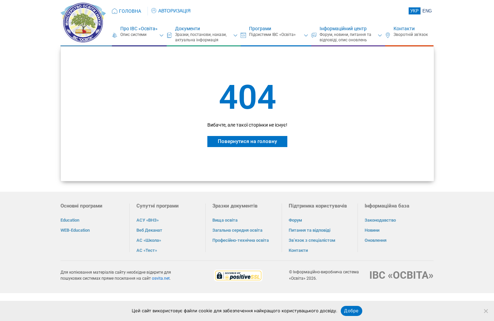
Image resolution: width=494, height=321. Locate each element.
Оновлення (375, 240)
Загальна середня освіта (237, 230)
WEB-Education (75, 230)
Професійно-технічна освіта (240, 240)
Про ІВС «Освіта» (139, 28)
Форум (295, 220)
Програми (260, 28)
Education (69, 220)
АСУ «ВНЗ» (147, 220)
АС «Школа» (148, 240)
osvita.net (161, 278)
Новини (372, 230)
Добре (351, 310)
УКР (414, 10)
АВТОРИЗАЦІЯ (174, 10)
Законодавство (380, 220)
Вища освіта (225, 220)
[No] (485, 311)
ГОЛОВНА (130, 11)
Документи (187, 28)
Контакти (404, 28)
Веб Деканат (149, 230)
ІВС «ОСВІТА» (401, 275)
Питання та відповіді (309, 230)
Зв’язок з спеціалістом (312, 240)
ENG (427, 10)
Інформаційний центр (343, 28)
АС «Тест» (146, 250)
